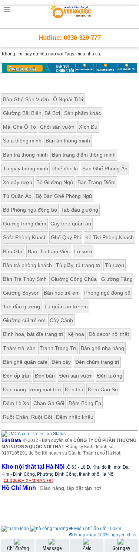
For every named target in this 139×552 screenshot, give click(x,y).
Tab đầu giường (79, 210)
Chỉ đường (18, 548)
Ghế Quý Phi (66, 237)
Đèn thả (74, 389)
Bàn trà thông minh (25, 155)
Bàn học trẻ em (62, 293)
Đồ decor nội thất (109, 334)
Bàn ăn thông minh (68, 141)
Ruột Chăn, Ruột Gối (27, 417)
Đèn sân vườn (76, 376)
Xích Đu (88, 127)
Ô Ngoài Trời (68, 99)
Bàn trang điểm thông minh (84, 155)
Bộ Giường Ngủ (54, 182)
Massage (52, 548)
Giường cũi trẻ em (24, 320)
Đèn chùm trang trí (97, 362)
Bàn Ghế (13, 251)
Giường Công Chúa (74, 279)
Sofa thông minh (22, 141)
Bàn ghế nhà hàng (102, 348)
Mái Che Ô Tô (19, 127)
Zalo (87, 548)
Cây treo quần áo (70, 224)
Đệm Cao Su (103, 389)
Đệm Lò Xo (16, 403)
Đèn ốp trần (17, 376)
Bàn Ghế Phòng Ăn (105, 168)
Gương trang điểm (24, 224)
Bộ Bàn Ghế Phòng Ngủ (64, 196)
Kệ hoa (75, 334)
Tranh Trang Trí (58, 348)
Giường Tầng (117, 279)
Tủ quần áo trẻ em (66, 306)
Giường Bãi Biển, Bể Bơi (31, 113)
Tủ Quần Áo (17, 196)
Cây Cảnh (61, 320)
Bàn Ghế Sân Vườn (26, 99)
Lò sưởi (83, 251)
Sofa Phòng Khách (25, 237)
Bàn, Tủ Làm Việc (49, 251)
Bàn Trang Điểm (96, 182)
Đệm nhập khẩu (74, 417)
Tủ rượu (114, 265)
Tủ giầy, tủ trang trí (78, 265)
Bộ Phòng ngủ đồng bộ (30, 210)
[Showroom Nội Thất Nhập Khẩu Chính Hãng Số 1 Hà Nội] (70, 9)
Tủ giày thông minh (25, 168)
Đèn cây (61, 362)
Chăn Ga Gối (48, 403)
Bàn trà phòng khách (27, 265)
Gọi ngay (121, 548)
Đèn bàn (45, 376)
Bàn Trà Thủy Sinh (25, 279)
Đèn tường (109, 376)
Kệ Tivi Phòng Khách (109, 237)
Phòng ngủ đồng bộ (107, 293)
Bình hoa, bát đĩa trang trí (33, 334)
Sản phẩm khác (82, 113)
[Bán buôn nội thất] (69, 67)
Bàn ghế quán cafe (25, 362)
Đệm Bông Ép (85, 403)
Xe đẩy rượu (17, 182)
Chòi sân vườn (57, 127)
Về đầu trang (129, 516)
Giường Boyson (21, 293)
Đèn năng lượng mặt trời (32, 389)
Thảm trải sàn (19, 348)
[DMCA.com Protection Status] (33, 433)
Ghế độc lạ (65, 168)
